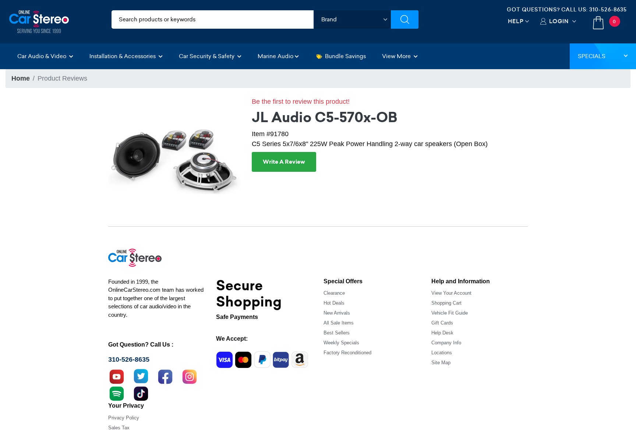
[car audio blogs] (116, 393)
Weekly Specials (341, 342)
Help (516, 21)
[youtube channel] (116, 376)
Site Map (441, 362)
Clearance (334, 293)
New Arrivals (337, 313)
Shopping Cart (446, 303)
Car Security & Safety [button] (207, 56)
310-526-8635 (608, 9)
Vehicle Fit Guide (449, 313)
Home (20, 78)
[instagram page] (189, 376)
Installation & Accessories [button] (123, 56)
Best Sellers (337, 333)
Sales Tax (119, 427)
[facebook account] (165, 376)
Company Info (446, 342)
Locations (441, 352)
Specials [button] (591, 56)
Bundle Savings (345, 56)
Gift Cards (442, 323)
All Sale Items (339, 323)
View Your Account (451, 293)
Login (559, 21)
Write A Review (284, 162)
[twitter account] (140, 376)
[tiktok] (140, 393)
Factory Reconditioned (347, 352)
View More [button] (397, 56)
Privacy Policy (123, 418)
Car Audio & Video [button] (42, 56)
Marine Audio (275, 56)
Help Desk (442, 333)
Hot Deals (334, 303)
